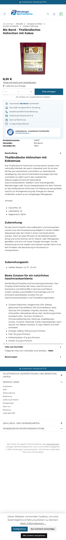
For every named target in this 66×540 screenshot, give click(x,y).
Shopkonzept (8, 403)
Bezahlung (7, 396)
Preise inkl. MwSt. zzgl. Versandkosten (19, 82)
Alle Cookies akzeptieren (34, 536)
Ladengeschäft (9, 413)
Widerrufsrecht (9, 393)
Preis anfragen (49, 92)
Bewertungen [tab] (11, 357)
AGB (5, 390)
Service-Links (11, 382)
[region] (33, 58)
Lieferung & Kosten (10, 400)
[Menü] (4, 14)
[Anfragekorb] (61, 14)
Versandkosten (52, 444)
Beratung (7, 410)
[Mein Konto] (54, 14)
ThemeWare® (38, 452)
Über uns (6, 406)
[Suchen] (48, 14)
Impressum (7, 386)
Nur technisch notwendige (43, 529)
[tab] (33, 247)
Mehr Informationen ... (33, 523)
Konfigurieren (19, 529)
